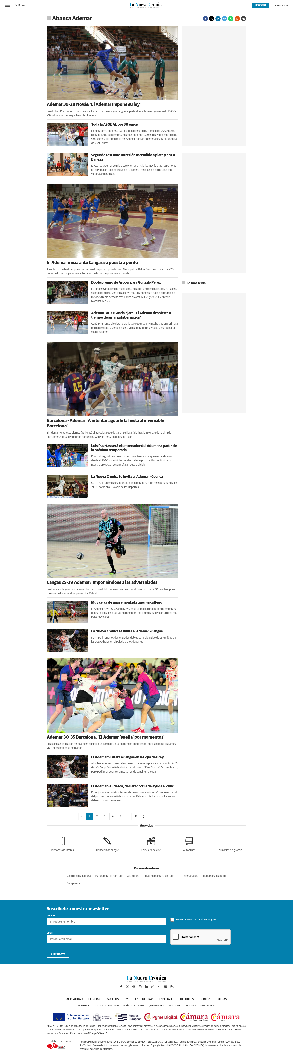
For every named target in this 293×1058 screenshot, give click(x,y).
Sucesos (113, 999)
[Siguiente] (144, 816)
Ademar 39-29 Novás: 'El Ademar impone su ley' (94, 104)
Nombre (51, 915)
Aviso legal (84, 1006)
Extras (222, 999)
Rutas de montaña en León (159, 876)
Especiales (166, 999)
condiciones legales (206, 920)
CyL (127, 999)
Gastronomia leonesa (79, 876)
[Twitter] (211, 18)
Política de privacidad (107, 1006)
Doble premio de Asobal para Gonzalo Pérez (126, 282)
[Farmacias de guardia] (230, 843)
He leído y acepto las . (196, 920)
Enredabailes (190, 876)
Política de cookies (133, 1006)
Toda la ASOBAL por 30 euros (114, 124)
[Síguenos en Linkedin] (146, 986)
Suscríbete (57, 954)
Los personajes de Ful (214, 876)
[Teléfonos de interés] (62, 843)
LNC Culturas (144, 999)
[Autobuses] (189, 843)
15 (136, 816)
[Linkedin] (218, 18)
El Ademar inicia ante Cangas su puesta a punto (92, 263)
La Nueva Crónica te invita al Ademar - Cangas (127, 631)
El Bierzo (94, 999)
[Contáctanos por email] (165, 986)
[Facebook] (205, 18)
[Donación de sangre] (107, 843)
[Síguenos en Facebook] (121, 986)
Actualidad (74, 999)
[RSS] (172, 986)
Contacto (174, 1006)
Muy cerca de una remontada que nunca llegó (126, 602)
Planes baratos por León (109, 876)
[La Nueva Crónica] (146, 981)
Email (50, 933)
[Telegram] (224, 18)
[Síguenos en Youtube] (134, 986)
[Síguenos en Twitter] (127, 986)
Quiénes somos (156, 1006)
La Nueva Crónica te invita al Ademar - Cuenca (127, 477)
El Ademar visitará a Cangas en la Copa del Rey (127, 757)
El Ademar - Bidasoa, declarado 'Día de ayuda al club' (132, 786)
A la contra (133, 876)
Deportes (187, 999)
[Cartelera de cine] (151, 843)
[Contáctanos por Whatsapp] (153, 986)
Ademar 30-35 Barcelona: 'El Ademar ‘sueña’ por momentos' (105, 737)
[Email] (243, 18)
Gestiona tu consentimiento (200, 1006)
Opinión (205, 999)
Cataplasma (74, 883)
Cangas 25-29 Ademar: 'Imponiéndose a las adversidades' (102, 582)
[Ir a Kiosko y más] (159, 986)
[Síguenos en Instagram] (140, 986)
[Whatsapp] (230, 18)
